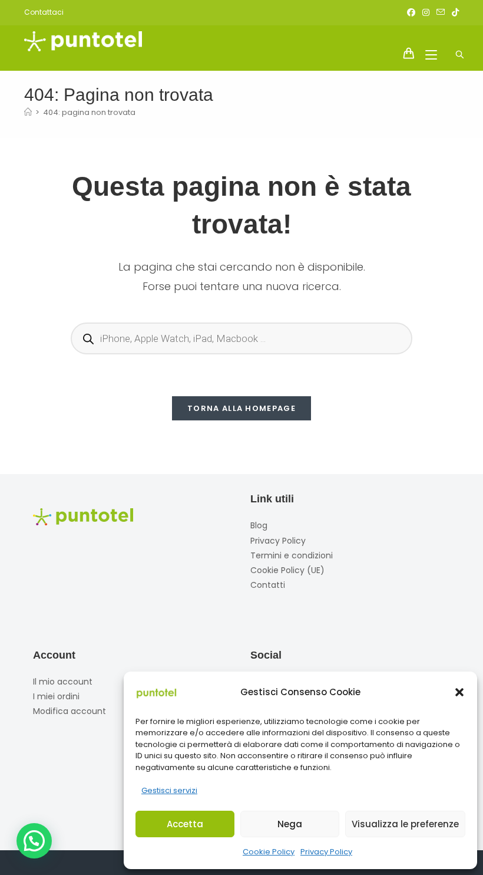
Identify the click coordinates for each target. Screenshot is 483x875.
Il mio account (62, 682)
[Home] (28, 112)
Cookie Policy (269, 851)
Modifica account (69, 711)
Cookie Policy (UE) (287, 570)
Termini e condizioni (291, 555)
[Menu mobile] (428, 54)
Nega (289, 824)
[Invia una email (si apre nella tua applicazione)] (440, 12)
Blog (258, 525)
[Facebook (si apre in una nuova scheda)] (411, 12)
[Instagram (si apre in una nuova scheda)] (426, 12)
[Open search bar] (453, 54)
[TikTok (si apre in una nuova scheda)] (453, 12)
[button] (459, 692)
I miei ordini (56, 696)
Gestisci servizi (169, 790)
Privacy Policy (326, 851)
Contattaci (44, 12)
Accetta (185, 824)
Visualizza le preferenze (405, 824)
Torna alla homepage (241, 408)
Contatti (267, 585)
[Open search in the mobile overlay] (453, 40)
